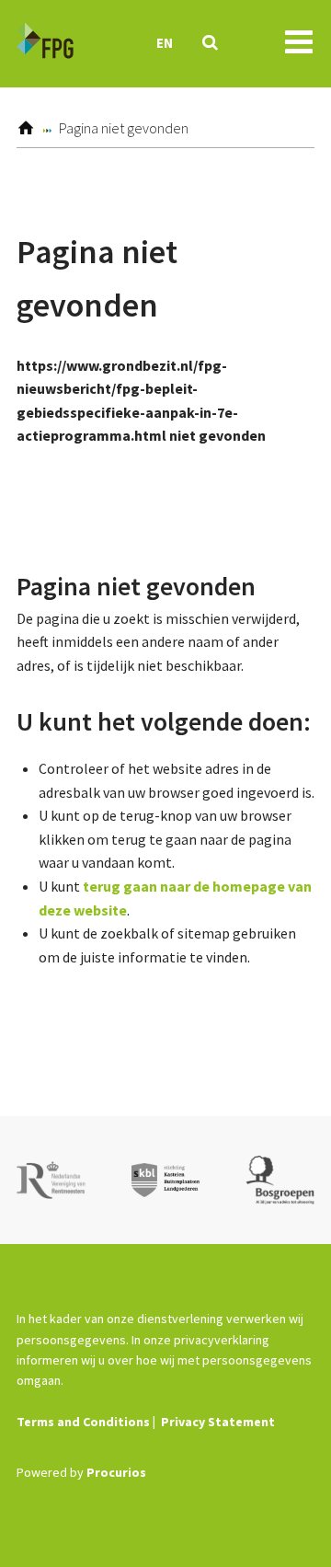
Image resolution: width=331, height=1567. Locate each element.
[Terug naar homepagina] (45, 43)
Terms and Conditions (83, 1421)
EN (164, 43)
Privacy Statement (218, 1421)
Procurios (116, 1472)
